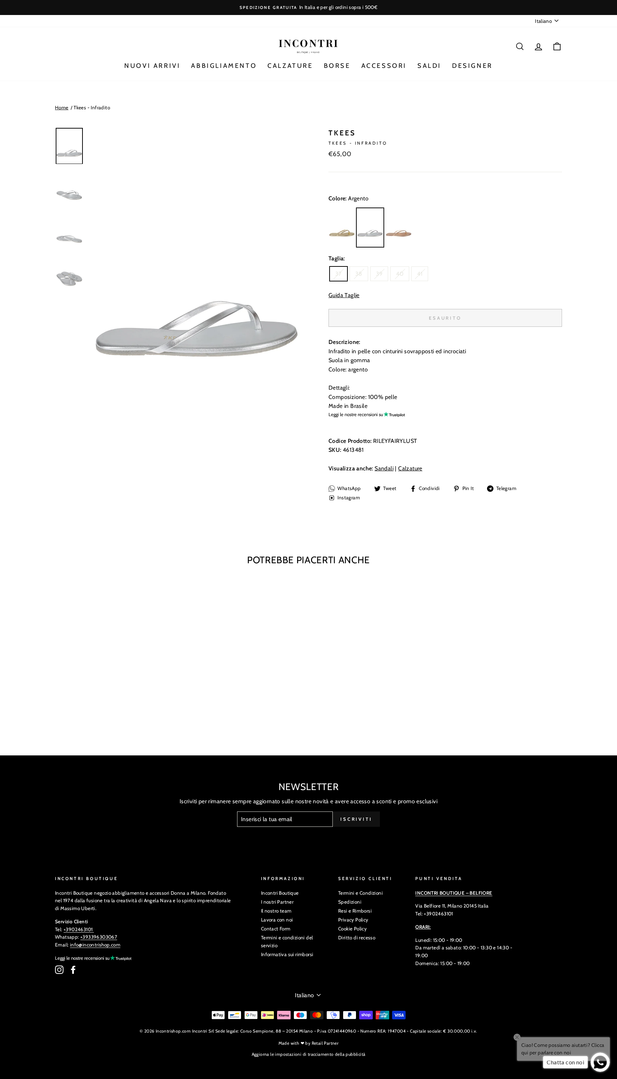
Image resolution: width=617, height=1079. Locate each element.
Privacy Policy (353, 920)
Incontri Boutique (280, 893)
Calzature (410, 468)
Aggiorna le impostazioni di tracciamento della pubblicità (309, 1054)
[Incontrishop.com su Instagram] (59, 969)
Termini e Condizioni (360, 893)
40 (399, 273)
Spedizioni (349, 902)
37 (338, 273)
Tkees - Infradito (92, 107)
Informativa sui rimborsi (287, 954)
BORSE (337, 66)
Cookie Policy (352, 928)
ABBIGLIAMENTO (224, 66)
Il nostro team (276, 911)
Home (62, 107)
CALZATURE (290, 66)
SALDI (429, 66)
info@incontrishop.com (95, 945)
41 (419, 273)
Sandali (384, 468)
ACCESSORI (384, 66)
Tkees (342, 133)
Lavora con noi (277, 920)
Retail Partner (325, 1043)
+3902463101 (78, 929)
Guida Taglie (344, 295)
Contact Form (276, 928)
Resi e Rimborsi (355, 911)
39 (379, 273)
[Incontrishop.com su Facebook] (73, 969)
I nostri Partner (277, 902)
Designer (472, 66)
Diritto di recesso (356, 937)
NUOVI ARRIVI (152, 66)
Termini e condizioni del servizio (287, 941)
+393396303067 (98, 937)
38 (358, 273)
